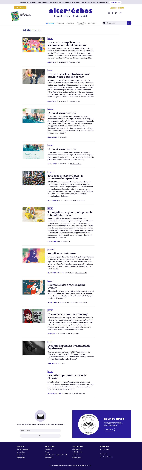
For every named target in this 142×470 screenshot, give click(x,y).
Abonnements (76, 449)
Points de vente (77, 452)
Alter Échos (52, 62)
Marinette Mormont (55, 273)
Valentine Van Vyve (54, 393)
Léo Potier (51, 334)
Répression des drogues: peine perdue (66, 286)
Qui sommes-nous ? (23, 449)
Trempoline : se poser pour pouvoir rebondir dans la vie (70, 213)
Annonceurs (76, 455)
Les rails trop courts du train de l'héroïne (67, 376)
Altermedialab (49, 457)
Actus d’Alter (21, 457)
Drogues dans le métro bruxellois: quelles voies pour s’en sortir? (68, 75)
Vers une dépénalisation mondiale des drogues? (69, 347)
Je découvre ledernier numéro (25, 14)
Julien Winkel (52, 137)
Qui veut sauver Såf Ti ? (62, 113)
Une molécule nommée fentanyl (68, 314)
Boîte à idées (21, 455)
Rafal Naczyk (52, 363)
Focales (47, 452)
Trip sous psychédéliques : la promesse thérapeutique (65, 177)
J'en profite (115, 2)
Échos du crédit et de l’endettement (56, 455)
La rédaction (21, 452)
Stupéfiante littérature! (62, 253)
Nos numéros (50, 23)
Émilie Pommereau (54, 200)
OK (129, 23)
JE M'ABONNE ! (20, 7)
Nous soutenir (76, 457)
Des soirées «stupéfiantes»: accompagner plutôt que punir (67, 43)
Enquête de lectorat (106, 457)
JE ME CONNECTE (117, 8)
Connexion (103, 454)
